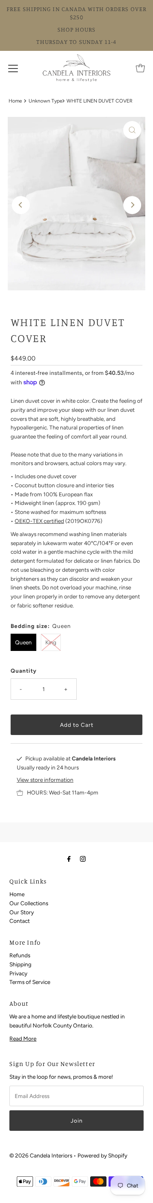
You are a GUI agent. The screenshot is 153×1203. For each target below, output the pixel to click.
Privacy (18, 973)
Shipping (20, 964)
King (50, 642)
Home (15, 101)
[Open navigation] (13, 68)
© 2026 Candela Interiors (40, 1155)
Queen (23, 642)
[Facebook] (69, 858)
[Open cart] (140, 68)
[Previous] (21, 205)
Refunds (19, 955)
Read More (22, 1038)
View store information (45, 779)
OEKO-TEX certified (39, 521)
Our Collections (28, 903)
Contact (19, 921)
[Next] (132, 205)
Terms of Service (29, 982)
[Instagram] (83, 858)
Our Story (21, 912)
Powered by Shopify (102, 1155)
